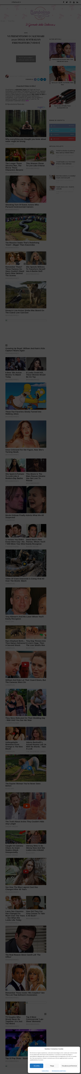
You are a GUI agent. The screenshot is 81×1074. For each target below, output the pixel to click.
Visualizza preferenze (69, 1066)
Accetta (36, 1066)
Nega (52, 1066)
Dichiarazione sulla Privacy (59, 1070)
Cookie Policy (45, 1070)
